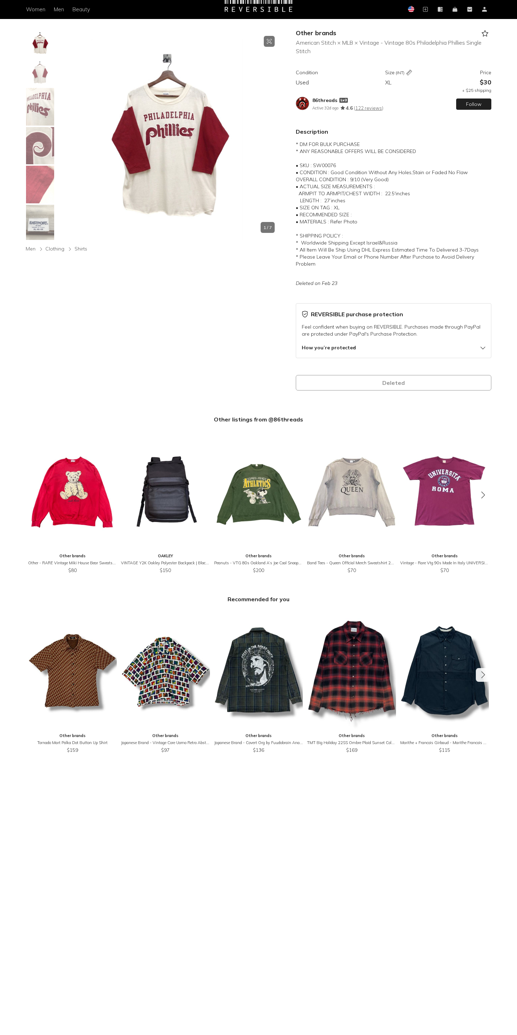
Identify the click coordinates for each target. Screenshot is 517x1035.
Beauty (81, 9)
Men (59, 9)
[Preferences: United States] (410, 9)
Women (35, 9)
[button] (169, 134)
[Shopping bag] (455, 10)
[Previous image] (63, 134)
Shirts (81, 249)
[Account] (484, 10)
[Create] (425, 10)
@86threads (285, 419)
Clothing (54, 249)
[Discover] (440, 10)
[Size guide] (409, 73)
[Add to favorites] (485, 33)
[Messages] (470, 10)
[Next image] (275, 134)
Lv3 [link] (343, 100)
